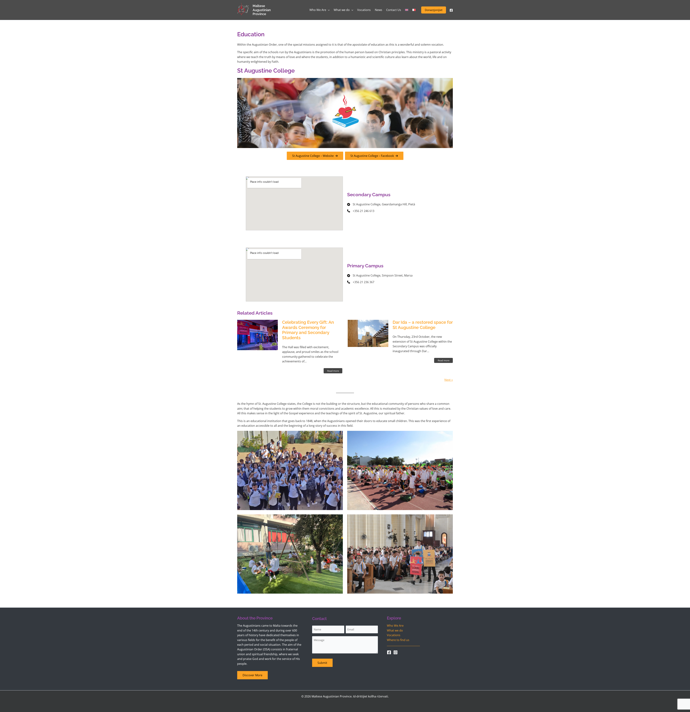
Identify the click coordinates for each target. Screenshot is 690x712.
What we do (395, 630)
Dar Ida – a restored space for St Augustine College (423, 325)
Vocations (393, 635)
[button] (433, 9)
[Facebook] (451, 10)
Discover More (252, 675)
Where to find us (398, 640)
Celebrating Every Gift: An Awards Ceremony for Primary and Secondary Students (308, 330)
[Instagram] (395, 652)
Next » (448, 380)
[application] (328, 10)
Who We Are (395, 626)
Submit (322, 663)
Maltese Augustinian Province (262, 10)
